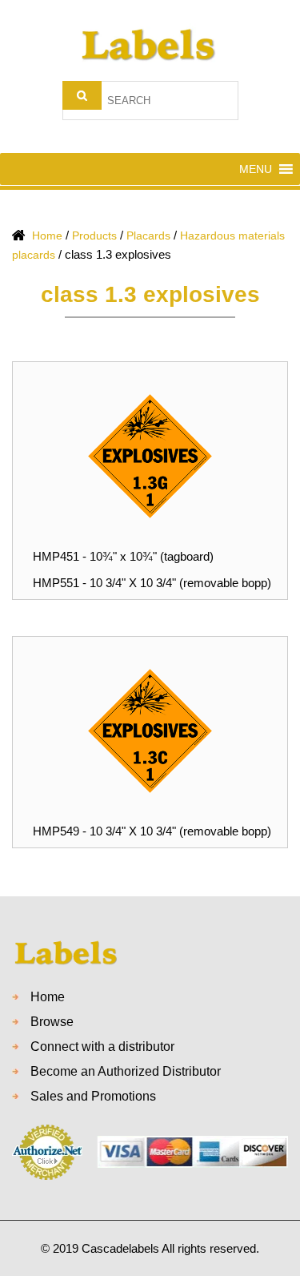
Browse (52, 1021)
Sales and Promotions (93, 1096)
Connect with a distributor (102, 1046)
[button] (255, 169)
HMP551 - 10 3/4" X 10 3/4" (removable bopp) (152, 583)
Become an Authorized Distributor (125, 1071)
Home (47, 997)
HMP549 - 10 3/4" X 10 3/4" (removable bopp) (152, 831)
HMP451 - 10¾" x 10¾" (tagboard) (123, 556)
